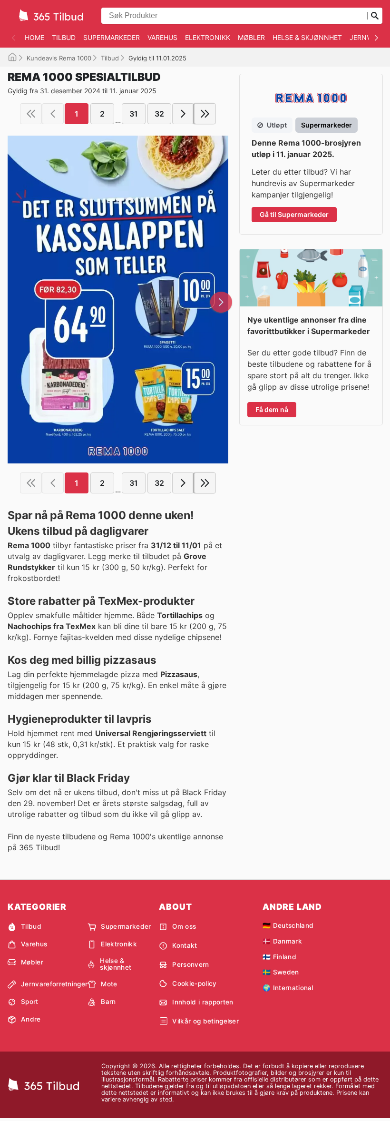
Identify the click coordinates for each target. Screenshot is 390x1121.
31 (133, 113)
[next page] (183, 113)
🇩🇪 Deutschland (288, 925)
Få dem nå (271, 409)
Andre (31, 1019)
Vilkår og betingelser (205, 1021)
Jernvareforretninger (54, 984)
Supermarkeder (111, 37)
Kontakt (184, 945)
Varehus (162, 37)
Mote (109, 984)
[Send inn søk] (374, 15)
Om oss (184, 926)
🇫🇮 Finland (279, 957)
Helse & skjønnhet (307, 37)
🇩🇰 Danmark (282, 941)
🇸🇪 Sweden (281, 972)
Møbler (251, 37)
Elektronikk (207, 37)
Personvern (190, 964)
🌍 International (288, 988)
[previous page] (53, 113)
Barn (108, 1001)
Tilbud (64, 37)
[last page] (205, 113)
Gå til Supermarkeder (294, 214)
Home (34, 37)
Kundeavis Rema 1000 (59, 58)
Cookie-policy (194, 983)
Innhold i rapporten (202, 1002)
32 (159, 113)
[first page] (31, 113)
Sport (30, 1001)
